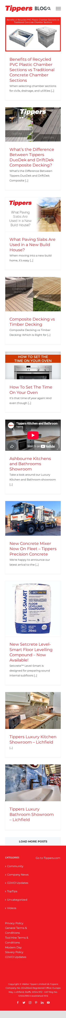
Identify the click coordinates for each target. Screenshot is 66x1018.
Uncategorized (17, 899)
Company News (18, 874)
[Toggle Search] (49, 8)
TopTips (12, 891)
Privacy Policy (14, 923)
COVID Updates (17, 882)
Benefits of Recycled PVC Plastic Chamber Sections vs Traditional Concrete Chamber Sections (31, 70)
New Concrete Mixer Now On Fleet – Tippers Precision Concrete (33, 548)
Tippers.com (52, 858)
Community (15, 866)
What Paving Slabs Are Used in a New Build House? (32, 244)
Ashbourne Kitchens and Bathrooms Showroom (30, 463)
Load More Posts (33, 841)
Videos (11, 908)
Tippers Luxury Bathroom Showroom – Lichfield (31, 814)
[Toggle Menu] (58, 8)
